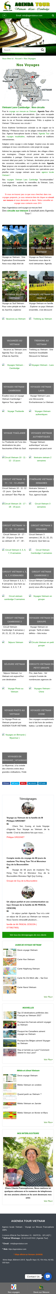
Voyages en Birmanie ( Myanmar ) (14, 760)
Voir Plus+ (48, 997)
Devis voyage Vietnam (27, 950)
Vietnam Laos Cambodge (16, 107)
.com (24, 1249)
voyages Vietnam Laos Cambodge (22, 180)
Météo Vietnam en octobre (29, 1085)
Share (6, 783)
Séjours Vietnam (14, 664)
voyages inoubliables (16, 136)
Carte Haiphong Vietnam (28, 968)
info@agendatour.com (32, 15)
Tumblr (42, 783)
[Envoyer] (42, 50)
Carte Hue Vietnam (26, 959)
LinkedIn (33, 783)
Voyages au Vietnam (14, 248)
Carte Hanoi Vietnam (26, 987)
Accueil (18, 58)
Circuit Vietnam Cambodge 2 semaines (41, 575)
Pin (24, 783)
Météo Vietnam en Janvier (29, 1103)
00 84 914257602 (28, 1238)
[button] (4, 15)
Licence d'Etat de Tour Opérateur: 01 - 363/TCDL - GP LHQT (26, 1235)
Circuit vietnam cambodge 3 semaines (14, 622)
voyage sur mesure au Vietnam (22, 111)
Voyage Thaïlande (14, 433)
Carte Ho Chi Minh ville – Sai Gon (32, 978)
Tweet (16, 783)
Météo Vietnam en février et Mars (32, 1113)
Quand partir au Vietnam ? (29, 1094)
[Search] (53, 15)
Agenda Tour (44, 133)
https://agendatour (15, 1249)
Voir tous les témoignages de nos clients (28, 935)
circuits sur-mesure (17, 210)
